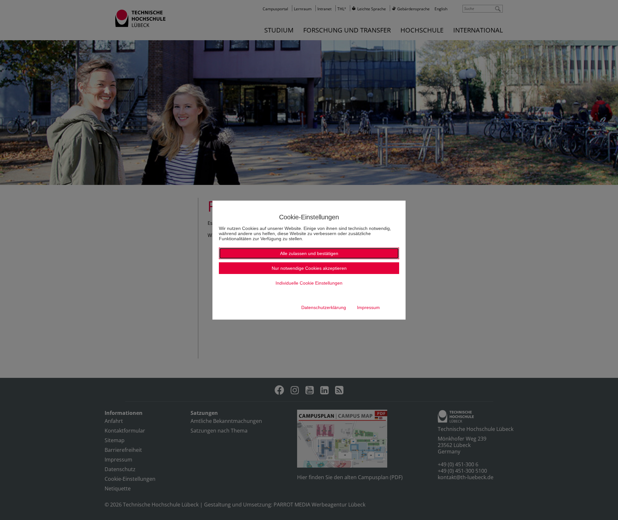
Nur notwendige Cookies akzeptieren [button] (309, 268)
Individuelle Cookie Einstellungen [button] (309, 283)
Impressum (368, 307)
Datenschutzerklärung (323, 307)
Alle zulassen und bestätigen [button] (309, 253)
